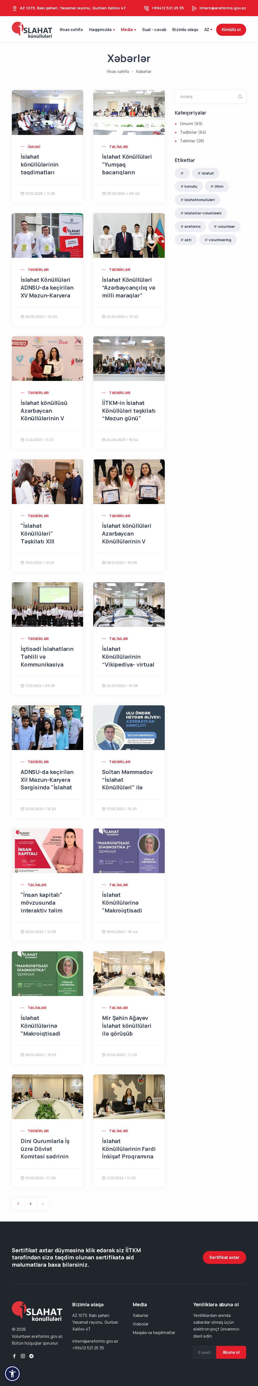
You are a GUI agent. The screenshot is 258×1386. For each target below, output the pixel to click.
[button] (12, 1373)
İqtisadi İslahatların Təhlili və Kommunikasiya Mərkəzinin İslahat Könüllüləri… (47, 664)
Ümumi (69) (191, 123)
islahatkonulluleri (199, 199)
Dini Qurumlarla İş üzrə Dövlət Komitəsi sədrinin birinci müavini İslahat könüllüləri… (47, 1156)
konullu (190, 186)
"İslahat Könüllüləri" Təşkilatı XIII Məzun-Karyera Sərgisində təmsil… (46, 541)
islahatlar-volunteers (202, 213)
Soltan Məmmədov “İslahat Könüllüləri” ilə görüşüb (127, 783)
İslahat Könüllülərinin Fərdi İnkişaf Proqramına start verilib (128, 1152)
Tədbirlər (38, 269)
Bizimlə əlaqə (185, 29)
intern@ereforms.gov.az (223, 8)
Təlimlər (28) (192, 141)
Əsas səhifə (71, 29)
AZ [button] (207, 29)
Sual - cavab (154, 29)
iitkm (219, 186)
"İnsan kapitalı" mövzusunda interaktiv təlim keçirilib (41, 906)
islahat (208, 173)
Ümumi (34, 146)
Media (127, 29)
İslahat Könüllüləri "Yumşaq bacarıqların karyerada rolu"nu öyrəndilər (127, 172)
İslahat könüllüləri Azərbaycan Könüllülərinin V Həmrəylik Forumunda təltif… (127, 541)
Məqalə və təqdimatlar (154, 1332)
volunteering (220, 239)
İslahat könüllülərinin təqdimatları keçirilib (39, 168)
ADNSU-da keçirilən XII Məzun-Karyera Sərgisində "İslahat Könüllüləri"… (47, 783)
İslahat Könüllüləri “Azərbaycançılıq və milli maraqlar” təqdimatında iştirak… (128, 295)
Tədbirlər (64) (193, 132)
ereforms (192, 226)
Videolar (141, 1324)
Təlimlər (118, 146)
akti (187, 239)
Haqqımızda (100, 29)
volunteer (226, 226)
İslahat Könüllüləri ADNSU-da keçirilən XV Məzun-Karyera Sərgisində (47, 291)
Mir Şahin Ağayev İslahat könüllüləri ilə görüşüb (126, 1025)
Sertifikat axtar (224, 1257)
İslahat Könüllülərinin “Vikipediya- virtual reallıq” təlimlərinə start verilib (128, 664)
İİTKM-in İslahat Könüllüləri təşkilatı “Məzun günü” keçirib (129, 414)
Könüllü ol (231, 29)
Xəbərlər (140, 1315)
